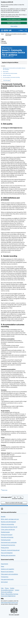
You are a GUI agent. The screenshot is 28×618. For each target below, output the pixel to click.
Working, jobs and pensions (8, 555)
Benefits (3, 516)
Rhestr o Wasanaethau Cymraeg (9, 594)
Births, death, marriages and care (10, 519)
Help (2, 588)
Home (2, 34)
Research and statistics (7, 571)
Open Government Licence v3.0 (9, 602)
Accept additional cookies (14, 19)
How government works (7, 579)
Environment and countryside (9, 542)
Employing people (5, 540)
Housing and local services (8, 545)
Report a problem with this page (14, 502)
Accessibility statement (7, 590)
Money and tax (5, 547)
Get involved (4, 582)
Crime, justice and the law (8, 529)
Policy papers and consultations (9, 574)
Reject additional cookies (14, 23)
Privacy (7, 588)
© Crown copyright (14, 614)
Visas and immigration (7, 553)
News (2, 566)
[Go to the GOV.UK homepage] (6, 30)
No (21, 497)
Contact (17, 590)
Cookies (12, 588)
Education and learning (7, 537)
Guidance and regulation (7, 569)
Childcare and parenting (7, 524)
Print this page (6, 80)
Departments (4, 564)
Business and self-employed (8, 522)
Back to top (4, 490)
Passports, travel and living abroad (10, 550)
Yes (15, 497)
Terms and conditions (6, 592)
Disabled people (5, 532)
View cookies (14, 26)
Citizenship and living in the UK (9, 527)
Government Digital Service (8, 596)
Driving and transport (6, 534)
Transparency (4, 577)
